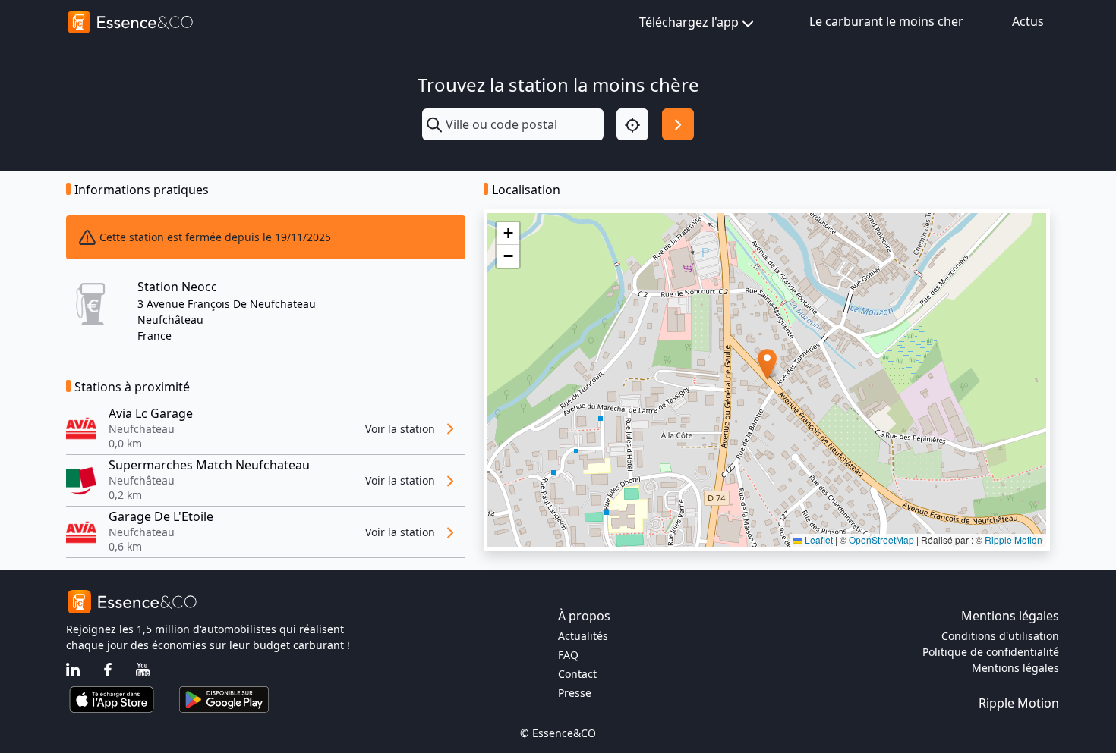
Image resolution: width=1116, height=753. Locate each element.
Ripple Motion (1013, 539)
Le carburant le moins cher (886, 21)
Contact (577, 674)
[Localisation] (632, 124)
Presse (574, 693)
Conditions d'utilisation (1000, 636)
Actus (1028, 21)
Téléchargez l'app (689, 22)
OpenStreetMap (881, 539)
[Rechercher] (678, 124)
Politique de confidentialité (990, 652)
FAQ (568, 655)
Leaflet (817, 539)
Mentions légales (1015, 667)
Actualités (583, 636)
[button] (767, 364)
